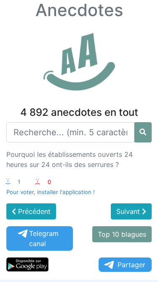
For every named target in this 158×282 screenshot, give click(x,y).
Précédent (33, 211)
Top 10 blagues (122, 234)
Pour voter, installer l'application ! (50, 192)
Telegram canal (44, 238)
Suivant (129, 211)
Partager (131, 264)
